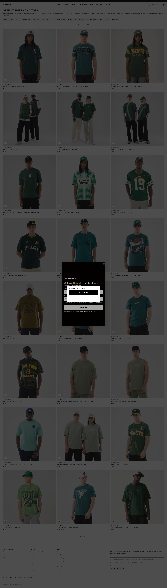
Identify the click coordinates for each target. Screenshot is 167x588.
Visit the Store (83, 292)
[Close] (98, 288)
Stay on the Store (83, 298)
